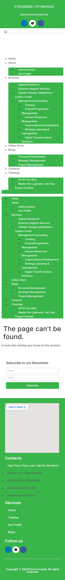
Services (14, 77)
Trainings (14, 172)
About (12, 62)
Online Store (16, 145)
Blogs (12, 149)
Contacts (14, 168)
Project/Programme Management (35, 111)
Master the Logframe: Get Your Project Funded (35, 186)
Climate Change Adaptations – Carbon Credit (34, 94)
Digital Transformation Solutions (37, 139)
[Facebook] (41, 23)
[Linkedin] (24, 23)
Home (12, 58)
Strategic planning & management (35, 131)
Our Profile (24, 73)
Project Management (30, 164)
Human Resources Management (34, 119)
